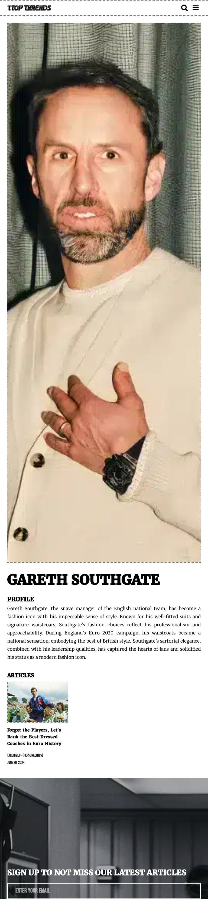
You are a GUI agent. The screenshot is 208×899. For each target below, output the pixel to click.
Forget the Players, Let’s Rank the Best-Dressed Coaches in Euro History (34, 736)
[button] (196, 7)
